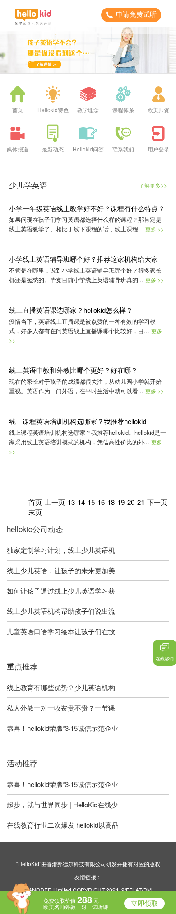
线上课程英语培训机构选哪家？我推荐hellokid (77, 421)
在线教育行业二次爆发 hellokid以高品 (63, 824)
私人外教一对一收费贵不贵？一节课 (61, 707)
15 (91, 502)
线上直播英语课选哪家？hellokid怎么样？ (71, 310)
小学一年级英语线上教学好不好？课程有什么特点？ (87, 208)
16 (101, 502)
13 (71, 502)
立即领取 (144, 903)
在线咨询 (165, 658)
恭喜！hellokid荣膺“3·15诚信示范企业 (62, 728)
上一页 (55, 502)
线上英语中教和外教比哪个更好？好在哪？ (73, 370)
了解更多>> (153, 185)
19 (121, 502)
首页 (35, 502)
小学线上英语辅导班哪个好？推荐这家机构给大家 (83, 259)
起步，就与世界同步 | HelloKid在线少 (62, 804)
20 (130, 502)
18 (111, 502)
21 (140, 502)
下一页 (157, 502)
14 (81, 502)
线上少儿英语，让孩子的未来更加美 (61, 570)
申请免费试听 (136, 14)
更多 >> (154, 229)
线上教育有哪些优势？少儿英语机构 (61, 687)
